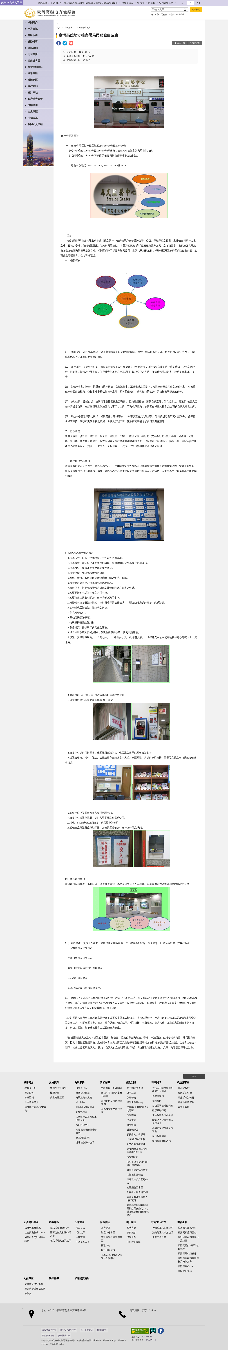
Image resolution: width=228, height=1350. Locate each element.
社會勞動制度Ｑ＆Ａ (35, 1232)
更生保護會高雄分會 (162, 1115)
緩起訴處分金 (185, 1093)
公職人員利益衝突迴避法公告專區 (111, 1257)
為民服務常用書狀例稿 (111, 1110)
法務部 (140, 3)
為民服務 (33, 35)
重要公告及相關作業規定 (60, 1234)
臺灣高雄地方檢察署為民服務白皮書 (88, 35)
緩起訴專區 (34, 60)
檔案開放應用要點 (187, 1232)
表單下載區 (184, 1107)
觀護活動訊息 (159, 1110)
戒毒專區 (33, 73)
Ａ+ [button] (198, 3)
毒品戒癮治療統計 (59, 1228)
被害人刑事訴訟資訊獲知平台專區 (162, 1089)
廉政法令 (105, 1245)
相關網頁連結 (35, 124)
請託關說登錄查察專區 (111, 1239)
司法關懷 (33, 54)
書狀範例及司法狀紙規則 (111, 1102)
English (54, 3)
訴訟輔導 (33, 41)
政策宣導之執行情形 (137, 1170)
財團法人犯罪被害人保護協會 (162, 1122)
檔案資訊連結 (185, 1271)
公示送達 (131, 1093)
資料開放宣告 (64, 1336)
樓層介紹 (54, 1093)
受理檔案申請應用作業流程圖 (188, 1239)
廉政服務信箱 (48, 1336)
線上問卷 (80, 1102)
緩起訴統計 (184, 1088)
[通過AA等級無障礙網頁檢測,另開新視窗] (140, 1331)
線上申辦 (155, 15)
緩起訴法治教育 (186, 1097)
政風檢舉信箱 (83, 1093)
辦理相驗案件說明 (85, 1142)
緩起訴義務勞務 (186, 1102)
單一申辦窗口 (87, 1330)
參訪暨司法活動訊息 (162, 1106)
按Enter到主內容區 (11, 2)
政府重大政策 (35, 99)
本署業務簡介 (31, 1102)
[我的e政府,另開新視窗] (153, 1331)
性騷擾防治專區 (135, 1187)
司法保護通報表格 (161, 1141)
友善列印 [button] (196, 43)
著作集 (28, 1293)
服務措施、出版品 (136, 1134)
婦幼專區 (157, 1101)
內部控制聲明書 (135, 1175)
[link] (58, 44)
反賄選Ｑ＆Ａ (82, 1242)
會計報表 (131, 1125)
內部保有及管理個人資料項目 (137, 1199)
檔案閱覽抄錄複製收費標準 (188, 1247)
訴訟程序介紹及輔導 (111, 1088)
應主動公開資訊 (135, 1088)
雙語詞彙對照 (83, 1138)
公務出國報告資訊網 (137, 1192)
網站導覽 (42, 3)
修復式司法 (158, 1096)
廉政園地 (33, 86)
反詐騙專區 (132, 1130)
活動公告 (80, 1228)
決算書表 (131, 1120)
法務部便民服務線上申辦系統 (86, 1118)
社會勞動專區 (35, 67)
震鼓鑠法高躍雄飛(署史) (35, 1109)
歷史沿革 (29, 1093)
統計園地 (33, 92)
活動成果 (80, 1232)
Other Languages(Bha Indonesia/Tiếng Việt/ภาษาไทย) (90, 3)
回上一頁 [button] (181, 43)
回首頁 (151, 3)
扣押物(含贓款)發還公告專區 (138, 1109)
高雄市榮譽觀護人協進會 (162, 1130)
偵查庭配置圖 (57, 1097)
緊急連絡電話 (166, 3)
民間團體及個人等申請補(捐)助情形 (137, 1150)
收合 (194, 1077)
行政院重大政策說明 (162, 1228)
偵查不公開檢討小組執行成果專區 (137, 1163)
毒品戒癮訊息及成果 (60, 1241)
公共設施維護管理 (136, 1144)
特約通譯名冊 (83, 1125)
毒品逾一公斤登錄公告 (137, 1181)
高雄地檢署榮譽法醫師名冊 (86, 1131)
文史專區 (33, 111)
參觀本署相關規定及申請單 (111, 1094)
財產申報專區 (108, 1232)
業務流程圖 (81, 1112)
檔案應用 (33, 105)
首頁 (58, 28)
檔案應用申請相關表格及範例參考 (188, 1260)
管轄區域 (29, 1097)
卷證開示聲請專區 (85, 1107)
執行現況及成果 (33, 1228)
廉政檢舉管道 (108, 1250)
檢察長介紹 (30, 1088)
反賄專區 (33, 80)
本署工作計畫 (159, 1237)
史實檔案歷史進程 (34, 1284)
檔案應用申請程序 (187, 1253)
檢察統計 (131, 1232)
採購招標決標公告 (136, 1139)
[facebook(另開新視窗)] (161, 1331)
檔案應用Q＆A (185, 1266)
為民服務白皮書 (84, 28)
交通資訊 (33, 29)
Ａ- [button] (182, 3)
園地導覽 (131, 1228)
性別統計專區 (134, 1242)
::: (57, 24)
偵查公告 (180, 15)
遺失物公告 (132, 1157)
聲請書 (164, 15)
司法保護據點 (159, 1136)
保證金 (172, 15)
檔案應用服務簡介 (187, 1228)
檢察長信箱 (127, 3)
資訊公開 (33, 48)
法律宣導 (33, 118)
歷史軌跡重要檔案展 (35, 1289)
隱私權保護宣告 (49, 1330)
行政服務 (131, 1237)
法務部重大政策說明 (162, 1232)
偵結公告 (131, 1097)
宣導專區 (105, 1228)
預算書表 (131, 1115)
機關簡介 (33, 22)
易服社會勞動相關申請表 (35, 1239)
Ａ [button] (190, 3)
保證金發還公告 (135, 1102)
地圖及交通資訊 (58, 1088)
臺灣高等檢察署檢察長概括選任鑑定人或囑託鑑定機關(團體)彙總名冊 (138, 1210)
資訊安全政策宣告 (68, 1330)
